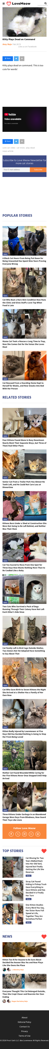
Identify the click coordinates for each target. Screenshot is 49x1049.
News (5, 254)
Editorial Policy (24, 1022)
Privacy (24, 1031)
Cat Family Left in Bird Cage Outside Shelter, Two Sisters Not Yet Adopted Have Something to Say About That (23, 651)
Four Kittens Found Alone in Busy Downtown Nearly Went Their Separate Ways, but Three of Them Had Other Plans (24, 443)
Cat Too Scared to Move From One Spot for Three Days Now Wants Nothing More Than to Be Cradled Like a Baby (23, 567)
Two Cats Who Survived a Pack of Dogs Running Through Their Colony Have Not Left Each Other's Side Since (23, 609)
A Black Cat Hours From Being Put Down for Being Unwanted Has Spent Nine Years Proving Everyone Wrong (24, 261)
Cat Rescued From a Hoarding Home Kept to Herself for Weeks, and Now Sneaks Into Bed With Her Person (23, 386)
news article (7, 151)
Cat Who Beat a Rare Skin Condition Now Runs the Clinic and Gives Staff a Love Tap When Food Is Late (24, 302)
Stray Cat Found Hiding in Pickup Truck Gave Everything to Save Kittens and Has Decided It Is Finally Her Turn (36, 888)
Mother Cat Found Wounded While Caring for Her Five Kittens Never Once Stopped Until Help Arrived (24, 775)
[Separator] (22, 58)
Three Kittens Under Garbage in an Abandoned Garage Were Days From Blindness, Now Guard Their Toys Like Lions (24, 817)
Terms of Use (24, 1036)
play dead (30, 148)
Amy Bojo (7, 44)
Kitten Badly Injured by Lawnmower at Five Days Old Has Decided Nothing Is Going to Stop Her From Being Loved (24, 734)
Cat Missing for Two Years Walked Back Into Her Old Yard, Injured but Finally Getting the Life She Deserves (35, 865)
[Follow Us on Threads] (37, 834)
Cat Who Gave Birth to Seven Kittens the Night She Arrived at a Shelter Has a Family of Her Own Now (24, 692)
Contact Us (25, 1026)
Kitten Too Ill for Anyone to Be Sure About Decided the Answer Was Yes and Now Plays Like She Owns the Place (22, 962)
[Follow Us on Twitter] (17, 834)
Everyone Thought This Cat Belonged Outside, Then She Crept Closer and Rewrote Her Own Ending (23, 994)
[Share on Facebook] (7, 58)
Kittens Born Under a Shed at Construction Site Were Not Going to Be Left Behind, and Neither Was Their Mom (24, 526)
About (24, 1017)
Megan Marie (16, 1001)
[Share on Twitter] (16, 58)
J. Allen (14, 970)
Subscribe (38, 169)
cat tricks (21, 148)
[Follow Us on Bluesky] (31, 834)
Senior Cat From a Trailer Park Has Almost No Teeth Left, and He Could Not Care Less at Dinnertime (23, 484)
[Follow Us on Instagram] (24, 834)
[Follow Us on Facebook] (11, 834)
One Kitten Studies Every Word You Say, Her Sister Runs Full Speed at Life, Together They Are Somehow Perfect (35, 911)
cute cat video (8, 148)
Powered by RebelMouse (43, 5)
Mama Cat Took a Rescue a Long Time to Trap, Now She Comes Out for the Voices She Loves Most (23, 344)
